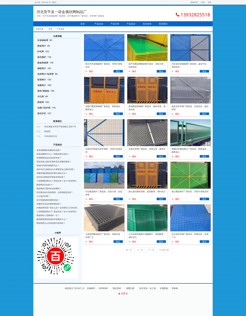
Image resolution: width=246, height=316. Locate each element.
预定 (118, 71)
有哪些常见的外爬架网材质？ (49, 204)
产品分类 (115, 23)
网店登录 (117, 288)
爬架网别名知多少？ (45, 184)
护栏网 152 (43, 51)
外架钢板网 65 (44, 40)
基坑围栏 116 (44, 57)
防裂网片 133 (44, 79)
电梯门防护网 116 (46, 107)
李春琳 (175, 288)
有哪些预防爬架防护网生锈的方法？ (52, 173)
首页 (82, 23)
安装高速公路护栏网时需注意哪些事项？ (54, 161)
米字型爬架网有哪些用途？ (48, 200)
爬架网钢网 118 (45, 62)
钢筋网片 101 (44, 68)
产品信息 (98, 23)
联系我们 (163, 23)
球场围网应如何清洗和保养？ (49, 157)
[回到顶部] (243, 312)
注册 (202, 2)
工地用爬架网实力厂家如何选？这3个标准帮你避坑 (58, 180)
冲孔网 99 (42, 96)
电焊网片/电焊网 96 (47, 74)
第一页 (129, 249)
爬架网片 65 (43, 45)
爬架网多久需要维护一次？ (48, 215)
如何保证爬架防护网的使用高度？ (51, 177)
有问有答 (147, 23)
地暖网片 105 (44, 85)
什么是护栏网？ (43, 196)
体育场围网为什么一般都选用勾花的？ (53, 154)
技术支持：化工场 (147, 288)
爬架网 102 (43, 102)
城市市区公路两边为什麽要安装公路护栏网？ (56, 169)
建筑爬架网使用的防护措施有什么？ (52, 219)
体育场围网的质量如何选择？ (49, 150)
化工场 (37, 2)
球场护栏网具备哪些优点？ (48, 165)
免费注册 (130, 288)
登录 (209, 2)
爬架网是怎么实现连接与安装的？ (51, 223)
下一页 (151, 249)
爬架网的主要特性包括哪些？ (49, 188)
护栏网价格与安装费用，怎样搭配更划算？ (55, 192)
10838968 (103, 288)
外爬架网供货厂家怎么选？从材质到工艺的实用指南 (58, 207)
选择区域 (194, 2)
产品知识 (131, 23)
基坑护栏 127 (44, 113)
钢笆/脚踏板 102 (45, 90)
